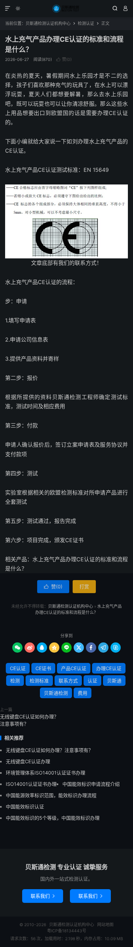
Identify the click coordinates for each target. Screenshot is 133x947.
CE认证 (18, 668)
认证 (92, 680)
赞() (64, 59)
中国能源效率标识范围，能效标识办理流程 (51, 795)
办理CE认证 (108, 668)
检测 (15, 680)
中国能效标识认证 (25, 806)
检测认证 (86, 23)
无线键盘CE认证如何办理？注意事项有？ (29, 720)
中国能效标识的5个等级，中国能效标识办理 (53, 818)
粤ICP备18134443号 (66, 930)
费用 (82, 693)
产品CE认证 (73, 668)
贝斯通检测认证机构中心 (66, 8)
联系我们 (43, 896)
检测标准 (39, 680)
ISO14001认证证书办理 (31, 784)
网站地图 (105, 924)
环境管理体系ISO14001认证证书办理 (45, 773)
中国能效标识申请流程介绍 (91, 784)
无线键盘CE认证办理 (28, 761)
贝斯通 (114, 680)
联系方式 (68, 680)
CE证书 (43, 668)
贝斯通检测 (56, 693)
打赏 (84, 586)
